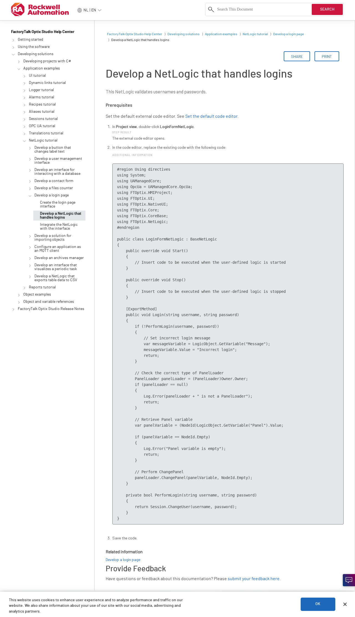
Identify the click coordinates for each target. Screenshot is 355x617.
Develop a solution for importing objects (52, 238)
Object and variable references (48, 302)
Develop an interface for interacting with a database (57, 172)
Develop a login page (51, 195)
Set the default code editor (211, 116)
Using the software (34, 47)
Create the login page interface (57, 204)
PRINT (327, 56)
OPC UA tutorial (42, 126)
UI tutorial (37, 76)
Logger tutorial (41, 90)
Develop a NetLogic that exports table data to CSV (55, 278)
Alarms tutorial (41, 97)
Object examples (37, 294)
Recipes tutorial (42, 104)
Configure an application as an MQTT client (57, 249)
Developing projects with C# (47, 61)
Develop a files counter (53, 188)
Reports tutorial (42, 287)
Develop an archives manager (59, 258)
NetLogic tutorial (43, 140)
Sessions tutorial (43, 119)
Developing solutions (36, 54)
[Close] (345, 604)
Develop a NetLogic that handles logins (60, 215)
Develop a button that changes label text (52, 149)
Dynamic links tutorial (47, 83)
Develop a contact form (53, 181)
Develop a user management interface (58, 161)
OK (317, 604)
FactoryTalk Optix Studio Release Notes (51, 309)
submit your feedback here (254, 579)
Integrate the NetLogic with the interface (59, 227)
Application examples (41, 68)
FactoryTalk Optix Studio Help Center (42, 32)
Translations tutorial (46, 133)
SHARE (297, 56)
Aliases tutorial (41, 112)
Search (327, 9)
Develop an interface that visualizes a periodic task (55, 267)
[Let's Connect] (349, 580)
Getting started (30, 40)
